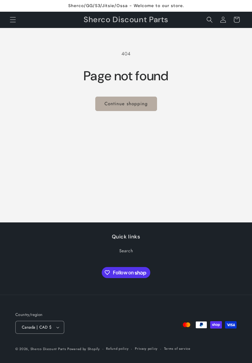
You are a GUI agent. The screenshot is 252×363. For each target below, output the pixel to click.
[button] (13, 19)
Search (126, 251)
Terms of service (177, 348)
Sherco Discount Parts (48, 348)
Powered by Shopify (83, 348)
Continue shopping (126, 103)
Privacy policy (146, 348)
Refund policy (117, 348)
